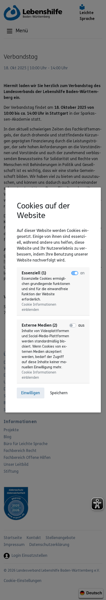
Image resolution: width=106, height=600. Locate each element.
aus (81, 325)
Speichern (59, 393)
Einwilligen (30, 393)
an (82, 273)
